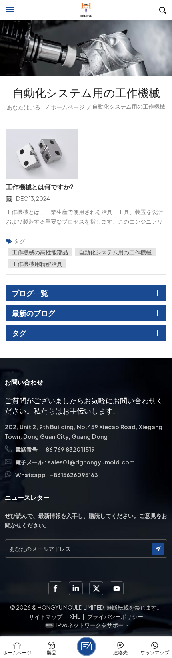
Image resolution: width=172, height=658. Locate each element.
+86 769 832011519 (68, 449)
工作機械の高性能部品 (40, 252)
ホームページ (67, 107)
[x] (96, 588)
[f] (55, 588)
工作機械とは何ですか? (40, 187)
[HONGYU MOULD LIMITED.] (86, 10)
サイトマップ (45, 616)
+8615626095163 (74, 474)
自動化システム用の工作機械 (115, 252)
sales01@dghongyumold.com (91, 462)
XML (75, 616)
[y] (117, 588)
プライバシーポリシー (115, 616)
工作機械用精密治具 (37, 263)
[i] (76, 588)
